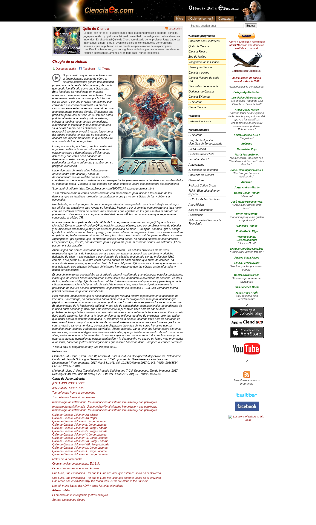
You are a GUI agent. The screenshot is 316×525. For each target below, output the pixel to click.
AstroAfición (196, 204)
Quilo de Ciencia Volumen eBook (75, 414)
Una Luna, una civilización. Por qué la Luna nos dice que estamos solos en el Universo (106, 473)
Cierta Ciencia (197, 107)
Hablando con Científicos (204, 41)
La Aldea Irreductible (201, 154)
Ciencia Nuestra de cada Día (204, 79)
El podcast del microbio (203, 169)
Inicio (179, 18)
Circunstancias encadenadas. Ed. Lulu (76, 463)
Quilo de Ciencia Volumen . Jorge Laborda (79, 428)
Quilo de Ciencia (96, 29)
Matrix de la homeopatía (67, 459)
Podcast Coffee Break (202, 185)
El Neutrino (195, 102)
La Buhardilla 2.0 (199, 159)
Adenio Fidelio (61, 490)
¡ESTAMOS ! (68, 383)
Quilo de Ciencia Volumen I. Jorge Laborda (79, 421)
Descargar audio (66, 68)
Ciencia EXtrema (199, 96)
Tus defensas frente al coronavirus (73, 392)
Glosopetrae (196, 180)
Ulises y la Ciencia (200, 67)
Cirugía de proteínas (69, 62)
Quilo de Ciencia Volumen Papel (74, 418)
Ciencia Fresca (198, 51)
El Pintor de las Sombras (204, 199)
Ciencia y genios (199, 72)
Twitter (106, 68)
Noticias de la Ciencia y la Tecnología (205, 222)
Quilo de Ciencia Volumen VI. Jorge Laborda (79, 437)
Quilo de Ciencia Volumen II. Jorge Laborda (79, 424)
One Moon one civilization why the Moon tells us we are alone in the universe (100, 481)
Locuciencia (196, 215)
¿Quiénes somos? (200, 18)
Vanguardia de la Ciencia (204, 62)
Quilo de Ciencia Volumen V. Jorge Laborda (79, 434)
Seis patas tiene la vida (203, 86)
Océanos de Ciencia (201, 91)
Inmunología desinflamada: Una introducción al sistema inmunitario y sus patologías (104, 402)
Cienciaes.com (107, 11)
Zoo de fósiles (197, 56)
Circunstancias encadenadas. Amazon (76, 468)
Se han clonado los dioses (68, 499)
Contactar (225, 18)
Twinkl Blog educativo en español (204, 192)
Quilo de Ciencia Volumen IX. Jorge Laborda (79, 447)
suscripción (175, 28)
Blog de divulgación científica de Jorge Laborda (205, 142)
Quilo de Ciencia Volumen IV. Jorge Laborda (79, 431)
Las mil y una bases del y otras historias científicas (87, 485)
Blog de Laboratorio (201, 209)
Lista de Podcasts (200, 121)
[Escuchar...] (56, 78)
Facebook (89, 68)
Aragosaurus (196, 164)
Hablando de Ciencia (201, 175)
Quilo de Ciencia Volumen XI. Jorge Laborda (79, 454)
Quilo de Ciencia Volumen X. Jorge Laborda (79, 451)
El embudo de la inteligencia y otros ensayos (80, 495)
